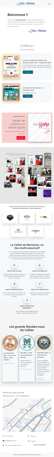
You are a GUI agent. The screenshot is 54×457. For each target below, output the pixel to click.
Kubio (39, 454)
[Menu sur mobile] (49, 3)
